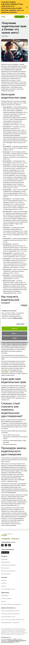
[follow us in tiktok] (9, 545)
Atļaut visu (14, 328)
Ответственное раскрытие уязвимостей (12, 619)
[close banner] (27, 7)
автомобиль (5, 371)
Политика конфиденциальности (10, 610)
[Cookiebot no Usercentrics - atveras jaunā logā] (20, 306)
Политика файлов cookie (8, 616)
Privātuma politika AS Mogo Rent (10, 613)
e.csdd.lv (5, 442)
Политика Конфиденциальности (17, 640)
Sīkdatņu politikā (17, 318)
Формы (3, 601)
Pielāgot (14, 333)
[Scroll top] (25, 641)
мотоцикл (4, 370)
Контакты (4, 583)
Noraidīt (14, 338)
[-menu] (27, 17)
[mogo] (14, 534)
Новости (3, 586)
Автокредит (4, 559)
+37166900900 (5, 538)
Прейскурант (5, 595)
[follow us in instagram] (6, 545)
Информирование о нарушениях (10, 622)
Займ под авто (5, 568)
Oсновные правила (6, 598)
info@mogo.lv (15, 538)
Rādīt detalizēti (20, 324)
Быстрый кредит (6, 574)
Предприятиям (5, 562)
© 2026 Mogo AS (5, 637)
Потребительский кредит (8, 565)
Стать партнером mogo (8, 589)
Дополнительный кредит (8, 571)
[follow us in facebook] (2, 545)
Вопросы (3, 580)
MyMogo (20, 16)
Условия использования (7, 642)
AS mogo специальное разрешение (11, 604)
